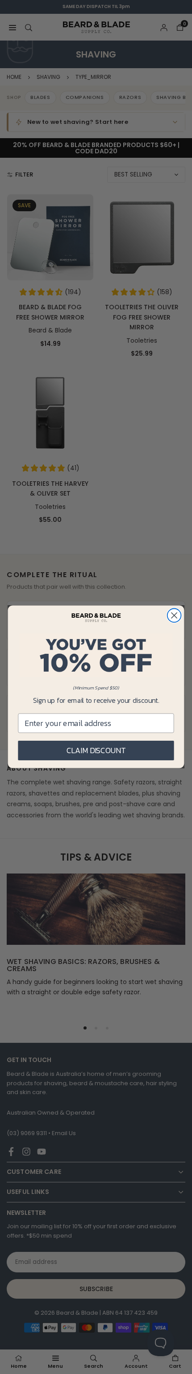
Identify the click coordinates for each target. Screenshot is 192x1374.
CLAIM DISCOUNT (96, 750)
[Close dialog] (174, 616)
